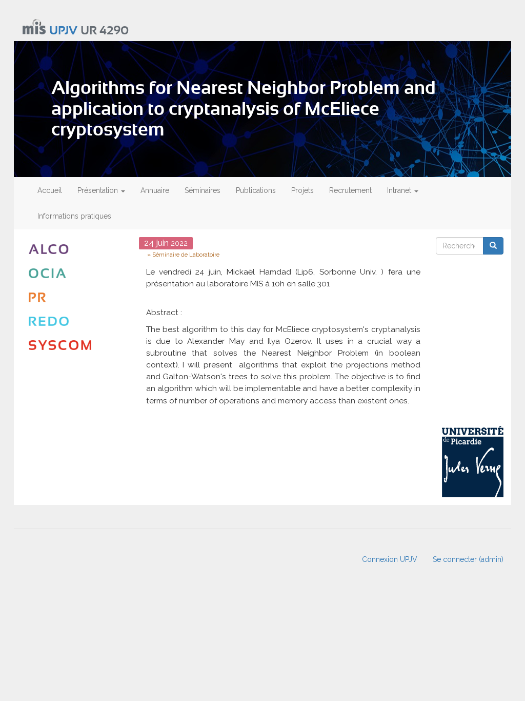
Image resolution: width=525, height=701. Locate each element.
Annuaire (154, 190)
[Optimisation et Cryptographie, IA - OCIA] (76, 273)
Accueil (49, 190)
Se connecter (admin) (468, 559)
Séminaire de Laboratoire (185, 254)
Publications (256, 190)
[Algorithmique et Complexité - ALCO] (76, 249)
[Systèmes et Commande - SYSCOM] (76, 345)
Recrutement (350, 190)
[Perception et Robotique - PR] (76, 297)
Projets (302, 190)
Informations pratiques (74, 216)
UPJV (63, 31)
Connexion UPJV (389, 559)
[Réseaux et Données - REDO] (76, 321)
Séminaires (202, 190)
